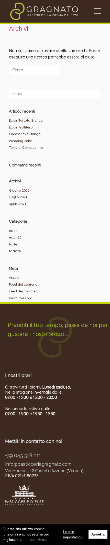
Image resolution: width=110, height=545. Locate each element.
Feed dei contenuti (24, 284)
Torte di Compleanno (26, 147)
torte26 (15, 251)
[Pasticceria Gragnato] (44, 11)
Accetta (98, 534)
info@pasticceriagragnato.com (38, 464)
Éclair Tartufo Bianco (26, 120)
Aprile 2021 (17, 204)
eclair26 (15, 237)
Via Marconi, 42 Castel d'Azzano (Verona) (44, 470)
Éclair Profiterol (21, 127)
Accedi (14, 277)
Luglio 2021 (18, 197)
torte (13, 244)
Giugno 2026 (19, 190)
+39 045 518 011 (23, 455)
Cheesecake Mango (25, 134)
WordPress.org (20, 298)
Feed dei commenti (24, 291)
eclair (13, 231)
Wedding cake (20, 141)
